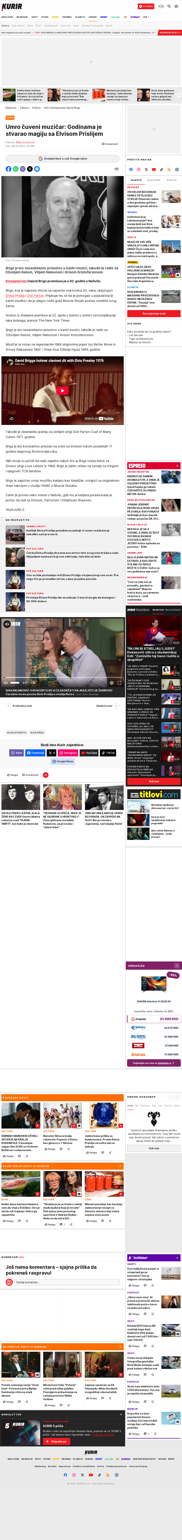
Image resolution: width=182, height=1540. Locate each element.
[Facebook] (131, 169)
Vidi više (154, 1148)
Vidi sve (154, 781)
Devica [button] (168, 1105)
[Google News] (177, 169)
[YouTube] (154, 169)
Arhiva (100, 1466)
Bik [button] (136, 1105)
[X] (146, 169)
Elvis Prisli (37, 732)
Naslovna (11, 107)
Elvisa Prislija (15, 295)
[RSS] (169, 169)
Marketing (40, 1466)
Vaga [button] (177, 1105)
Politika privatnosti (116, 1466)
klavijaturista (16, 732)
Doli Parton (35, 295)
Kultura (36, 107)
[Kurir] (11, 6)
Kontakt (52, 1466)
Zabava (24, 107)
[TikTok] (161, 169)
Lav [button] (160, 1105)
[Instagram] (139, 169)
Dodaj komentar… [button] (27, 1282)
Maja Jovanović (25, 142)
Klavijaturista (16, 281)
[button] (109, 144)
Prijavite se (59, 1441)
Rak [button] (154, 1105)
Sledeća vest (104, 705)
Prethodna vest (22, 705)
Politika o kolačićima (84, 1466)
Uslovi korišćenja (138, 1466)
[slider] (14, 683)
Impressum (65, 1466)
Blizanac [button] (145, 1105)
